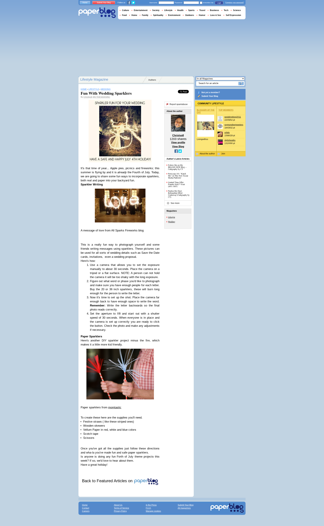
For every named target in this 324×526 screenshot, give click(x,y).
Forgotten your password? (234, 2)
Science (237, 10)
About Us (118, 505)
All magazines (184, 508)
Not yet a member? (210, 92)
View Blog (178, 146)
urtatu (227, 132)
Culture (125, 10)
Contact (85, 508)
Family (145, 15)
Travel (202, 10)
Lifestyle (171, 217)
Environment (174, 15)
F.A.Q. (148, 508)
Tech (226, 10)
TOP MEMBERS (226, 110)
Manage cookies (153, 511)
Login (219, 3)
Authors (152, 80)
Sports (191, 10)
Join (223, 153)
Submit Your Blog (209, 96)
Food (124, 15)
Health (180, 10)
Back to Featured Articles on (108, 481)
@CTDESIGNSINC (101, 97)
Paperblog (97, 12)
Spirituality (158, 15)
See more (175, 203)
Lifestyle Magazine (94, 79)
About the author (207, 153)
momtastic (114, 407)
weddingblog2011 (232, 117)
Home (85, 3)
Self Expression (233, 15)
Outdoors (189, 15)
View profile (178, 142)
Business (214, 10)
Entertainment (140, 10)
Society (155, 10)
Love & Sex (215, 15)
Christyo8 (88, 97)
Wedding (171, 221)
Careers (85, 511)
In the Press (151, 505)
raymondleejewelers (233, 125)
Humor (202, 15)
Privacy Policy (120, 511)
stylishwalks (229, 140)
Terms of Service (121, 508)
